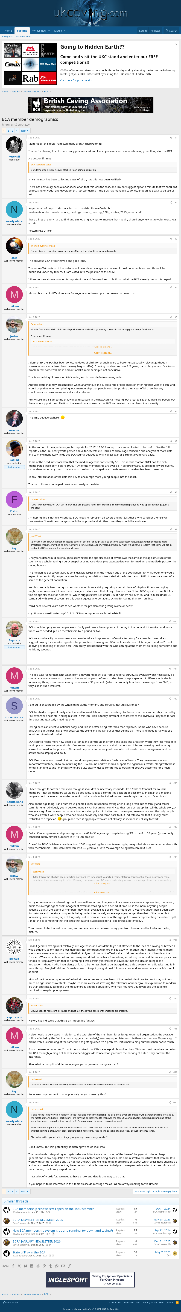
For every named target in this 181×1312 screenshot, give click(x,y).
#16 (175, 939)
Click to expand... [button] (103, 352)
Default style (11, 1302)
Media (58, 30)
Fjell (169, 1255)
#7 (176, 441)
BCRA (48, 1223)
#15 (175, 857)
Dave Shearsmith (21, 1223)
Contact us (115, 1302)
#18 (175, 1028)
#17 (175, 998)
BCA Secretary (20, 1255)
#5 (176, 317)
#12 (175, 698)
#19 (175, 1072)
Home (8, 30)
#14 (175, 827)
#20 (175, 1102)
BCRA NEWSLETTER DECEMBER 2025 (38, 1220)
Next (23, 130)
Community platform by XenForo (91, 1309)
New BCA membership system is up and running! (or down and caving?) (63, 1230)
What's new (39, 30)
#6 (176, 411)
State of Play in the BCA (29, 1252)
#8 (176, 492)
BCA (48, 1212)
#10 (175, 621)
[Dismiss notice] (175, 45)
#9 (176, 529)
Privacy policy (149, 1302)
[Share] (171, 138)
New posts (7, 36)
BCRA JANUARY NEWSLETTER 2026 (37, 1241)
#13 (175, 783)
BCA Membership (21, 1212)
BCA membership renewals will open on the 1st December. (53, 1209)
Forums (22, 30)
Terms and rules (131, 1302)
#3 (176, 238)
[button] (49, 30)
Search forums (23, 36)
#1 (176, 137)
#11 (175, 668)
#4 (176, 287)
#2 (176, 202)
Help (161, 1302)
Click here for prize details (76, 80)
